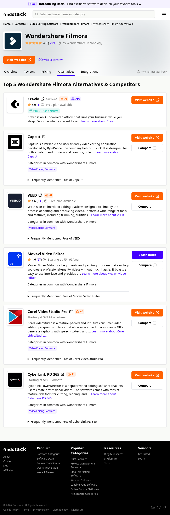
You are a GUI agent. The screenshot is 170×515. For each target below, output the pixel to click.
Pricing (46, 71)
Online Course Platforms (85, 489)
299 (53, 43)
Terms (25, 509)
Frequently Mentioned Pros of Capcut (57, 180)
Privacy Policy (41, 509)
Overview (10, 71)
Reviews (29, 71)
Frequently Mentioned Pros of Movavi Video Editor (65, 296)
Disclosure (77, 509)
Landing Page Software (84, 484)
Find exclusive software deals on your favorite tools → (104, 4)
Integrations (89, 71)
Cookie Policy (10, 509)
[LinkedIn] (153, 507)
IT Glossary (110, 458)
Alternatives (66, 71)
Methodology (60, 509)
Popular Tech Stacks (48, 463)
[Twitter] (159, 507)
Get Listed (144, 454)
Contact (7, 461)
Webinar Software (81, 480)
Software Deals (46, 458)
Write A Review (45, 472)
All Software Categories (84, 494)
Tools (107, 463)
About (6, 456)
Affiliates (8, 470)
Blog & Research (113, 454)
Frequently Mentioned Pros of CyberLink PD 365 (64, 422)
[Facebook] (165, 507)
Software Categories (49, 454)
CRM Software (79, 459)
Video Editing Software (42, 169)
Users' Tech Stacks (47, 467)
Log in (141, 458)
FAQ (5, 466)
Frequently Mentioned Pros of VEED (55, 238)
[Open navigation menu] (164, 13)
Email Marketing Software (80, 473)
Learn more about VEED (107, 215)
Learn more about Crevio (98, 121)
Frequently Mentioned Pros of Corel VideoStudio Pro (67, 359)
